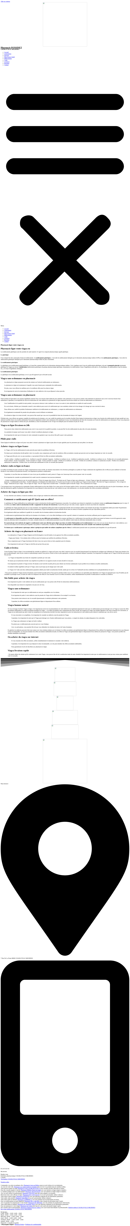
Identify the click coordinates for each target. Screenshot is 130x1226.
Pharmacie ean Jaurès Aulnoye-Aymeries (25, 1187)
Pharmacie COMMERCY (25, 1199)
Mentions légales (19, 1224)
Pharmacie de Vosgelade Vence (26, 1204)
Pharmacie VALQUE (29, 1193)
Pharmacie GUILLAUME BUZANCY (29, 1188)
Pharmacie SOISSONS (22, 1196)
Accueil (6, 52)
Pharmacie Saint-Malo (21, 1198)
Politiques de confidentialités (33, 1224)
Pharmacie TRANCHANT (33, 1191)
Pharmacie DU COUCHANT (31, 1195)
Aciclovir (6, 62)
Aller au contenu (5, 1)
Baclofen (6, 63)
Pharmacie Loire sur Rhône (31, 1185)
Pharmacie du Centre (26, 1206)
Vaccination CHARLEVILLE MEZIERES (13, 1179)
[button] (65, 197)
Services (6, 55)
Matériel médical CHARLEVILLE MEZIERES (81, 1207)
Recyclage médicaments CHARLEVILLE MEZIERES (16, 1209)
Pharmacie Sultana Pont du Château (31, 1207)
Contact (6, 65)
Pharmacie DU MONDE (35, 1203)
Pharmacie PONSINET (11, 47)
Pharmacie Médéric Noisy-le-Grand (31, 1190)
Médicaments (8, 58)
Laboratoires (7, 54)
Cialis (5, 60)
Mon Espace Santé (9, 57)
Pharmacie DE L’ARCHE (31, 1201)
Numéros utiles (5, 1182)
